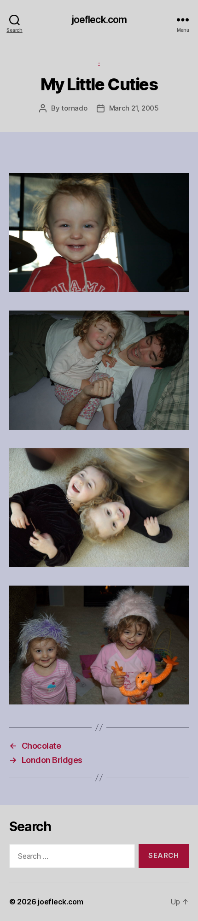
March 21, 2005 (134, 108)
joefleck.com (99, 19)
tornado (74, 108)
